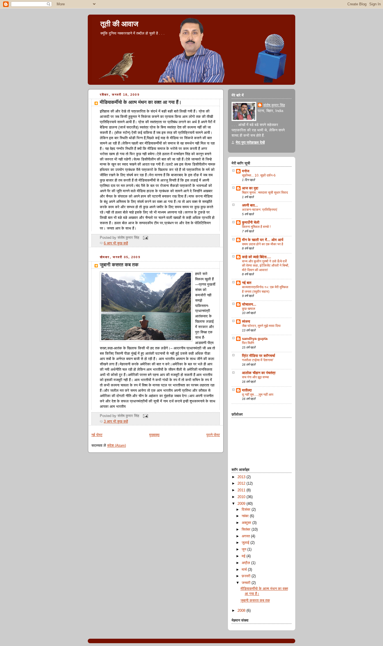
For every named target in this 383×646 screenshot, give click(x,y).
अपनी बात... (250, 205)
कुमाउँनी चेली (250, 223)
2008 (241, 611)
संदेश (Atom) (116, 446)
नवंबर (246, 516)
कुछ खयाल (248, 309)
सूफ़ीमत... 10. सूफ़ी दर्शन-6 (259, 175)
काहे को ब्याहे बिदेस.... (256, 257)
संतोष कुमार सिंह (274, 105)
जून (244, 549)
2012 (241, 483)
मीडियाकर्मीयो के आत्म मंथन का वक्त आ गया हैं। (140, 102)
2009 (241, 504)
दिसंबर (247, 510)
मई (244, 556)
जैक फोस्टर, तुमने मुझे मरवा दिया (261, 326)
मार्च (245, 570)
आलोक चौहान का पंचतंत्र (259, 373)
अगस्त (246, 536)
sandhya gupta (254, 339)
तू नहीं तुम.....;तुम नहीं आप (257, 395)
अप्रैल (246, 563)
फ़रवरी (247, 576)
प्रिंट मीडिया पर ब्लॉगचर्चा (258, 356)
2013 (241, 477)
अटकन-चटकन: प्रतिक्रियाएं (259, 210)
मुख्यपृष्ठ (154, 435)
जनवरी (247, 583)
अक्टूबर (247, 523)
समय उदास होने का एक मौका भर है (262, 244)
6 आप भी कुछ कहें (116, 243)
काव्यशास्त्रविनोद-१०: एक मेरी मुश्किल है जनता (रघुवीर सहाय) (265, 289)
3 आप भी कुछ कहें (116, 421)
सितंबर (247, 530)
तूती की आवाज (119, 24)
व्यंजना (246, 322)
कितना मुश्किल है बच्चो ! (256, 227)
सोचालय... (249, 304)
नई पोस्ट (96, 435)
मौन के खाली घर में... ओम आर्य (262, 240)
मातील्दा (247, 390)
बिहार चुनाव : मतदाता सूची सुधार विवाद (265, 192)
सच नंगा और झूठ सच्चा (255, 377)
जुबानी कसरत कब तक (119, 264)
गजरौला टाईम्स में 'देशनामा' (257, 360)
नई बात (246, 283)
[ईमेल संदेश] (144, 238)
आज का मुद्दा (250, 188)
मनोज (245, 171)
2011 (241, 490)
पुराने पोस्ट (213, 435)
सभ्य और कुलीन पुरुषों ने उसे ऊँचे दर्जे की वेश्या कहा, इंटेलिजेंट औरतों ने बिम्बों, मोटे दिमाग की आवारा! (265, 265)
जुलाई (246, 543)
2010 (241, 497)
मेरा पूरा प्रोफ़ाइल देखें (250, 143)
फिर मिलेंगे (248, 343)
